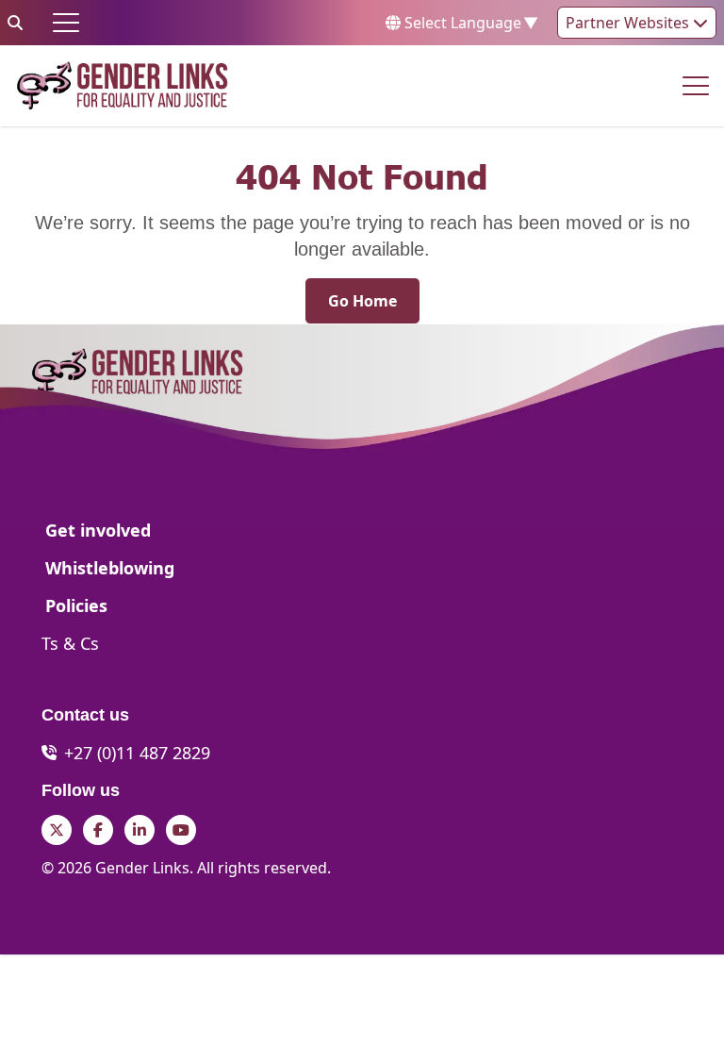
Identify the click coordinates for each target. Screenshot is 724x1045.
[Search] (15, 22)
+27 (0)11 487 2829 (137, 752)
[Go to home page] (122, 85)
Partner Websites (629, 22)
